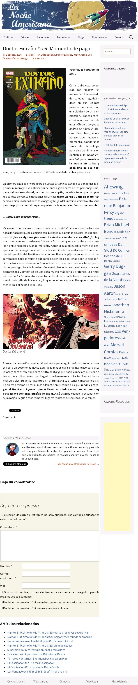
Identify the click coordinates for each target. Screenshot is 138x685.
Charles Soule (111, 238)
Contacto (64, 681)
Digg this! (70, 423)
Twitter (14, 423)
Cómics (119, 37)
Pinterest (28, 423)
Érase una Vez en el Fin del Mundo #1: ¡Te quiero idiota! (40, 641)
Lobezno (110, 326)
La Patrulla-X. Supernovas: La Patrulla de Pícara (36, 654)
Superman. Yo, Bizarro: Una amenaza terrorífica (36, 650)
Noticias (8, 37)
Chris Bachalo (48, 54)
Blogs (81, 37)
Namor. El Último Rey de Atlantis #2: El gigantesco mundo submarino (49, 637)
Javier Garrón (122, 294)
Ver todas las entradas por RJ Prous (78, 464)
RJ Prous (40, 58)
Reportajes (43, 37)
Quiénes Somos (16, 681)
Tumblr (35, 423)
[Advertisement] (117, 477)
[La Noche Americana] (69, 16)
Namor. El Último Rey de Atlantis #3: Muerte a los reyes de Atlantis (47, 632)
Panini (31, 54)
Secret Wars (120, 369)
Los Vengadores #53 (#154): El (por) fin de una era (37, 671)
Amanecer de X (115, 193)
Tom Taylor (110, 381)
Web (3, 585)
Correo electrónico (8, 576)
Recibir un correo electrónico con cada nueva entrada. (35, 608)
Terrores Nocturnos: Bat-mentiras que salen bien (37, 658)
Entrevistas (63, 37)
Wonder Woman (112, 385)
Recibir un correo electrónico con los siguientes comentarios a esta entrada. (49, 602)
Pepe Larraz (116, 358)
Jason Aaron (80, 54)
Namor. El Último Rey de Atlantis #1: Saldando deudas (40, 645)
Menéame (42, 423)
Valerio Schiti (123, 381)
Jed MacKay (110, 299)
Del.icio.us (77, 423)
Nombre (6, 566)
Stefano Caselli (115, 374)
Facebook (7, 423)
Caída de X (123, 232)
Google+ (21, 423)
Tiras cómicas (99, 37)
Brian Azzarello (120, 219)
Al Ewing (113, 186)
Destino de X (113, 256)
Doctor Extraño (64, 54)
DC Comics (121, 250)
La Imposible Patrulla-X (119, 321)
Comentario (8, 527)
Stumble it (63, 423)
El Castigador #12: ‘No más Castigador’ (31, 663)
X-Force (125, 385)
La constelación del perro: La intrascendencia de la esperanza (116, 109)
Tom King (123, 377)
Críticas (25, 37)
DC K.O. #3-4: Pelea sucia (117, 145)
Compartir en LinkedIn (49, 423)
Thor (116, 378)
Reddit (56, 423)
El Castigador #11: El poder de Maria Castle (33, 667)
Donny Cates (112, 260)
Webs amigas (40, 681)
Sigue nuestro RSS (121, 82)
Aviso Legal (92, 681)
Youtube (121, 75)
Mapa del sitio (119, 681)
